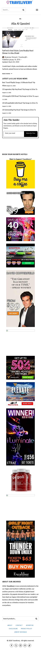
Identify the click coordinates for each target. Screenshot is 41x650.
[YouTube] (25, 645)
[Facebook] (11, 645)
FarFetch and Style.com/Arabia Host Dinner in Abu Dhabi (17, 51)
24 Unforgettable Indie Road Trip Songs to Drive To (20, 103)
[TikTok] (29, 645)
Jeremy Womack (20, 632)
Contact (19, 625)
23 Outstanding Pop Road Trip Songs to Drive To (19, 110)
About (9, 625)
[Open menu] (37, 10)
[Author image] (3, 57)
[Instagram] (20, 645)
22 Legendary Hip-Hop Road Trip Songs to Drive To (19, 89)
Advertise (30, 625)
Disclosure (13, 629)
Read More (7, 73)
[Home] (20, 19)
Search (37, 619)
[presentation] (20, 37)
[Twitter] (16, 645)
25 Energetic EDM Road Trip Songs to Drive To (18, 96)
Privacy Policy (26, 629)
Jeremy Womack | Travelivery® (17, 57)
